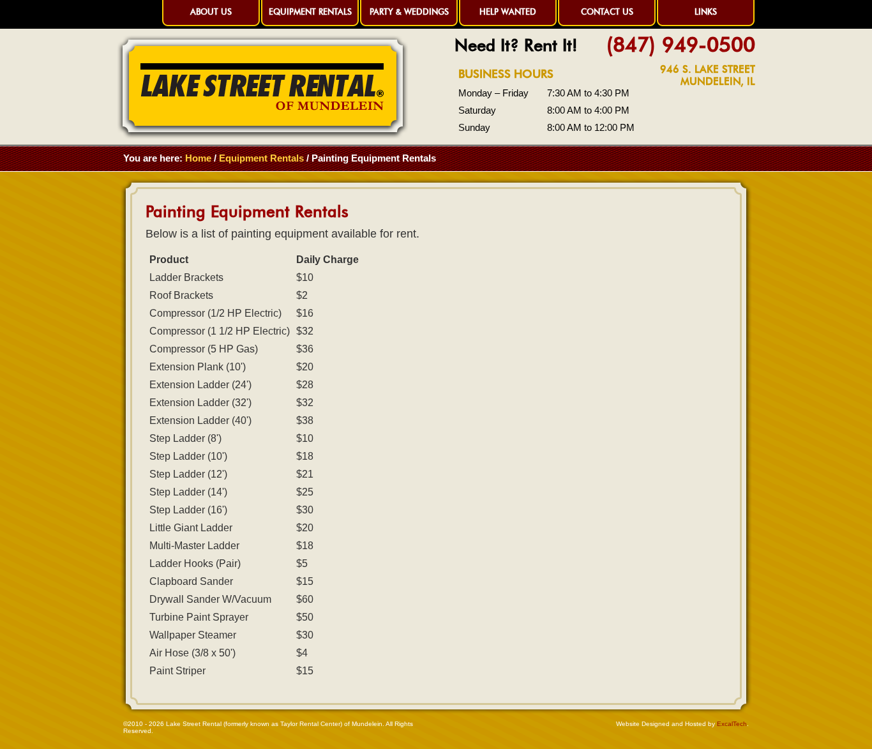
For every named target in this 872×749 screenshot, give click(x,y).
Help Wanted (507, 11)
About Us (211, 11)
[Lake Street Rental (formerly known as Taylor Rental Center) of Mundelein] (263, 135)
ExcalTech (732, 723)
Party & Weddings (409, 11)
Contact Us (607, 11)
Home (198, 158)
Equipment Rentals (310, 11)
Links (706, 11)
